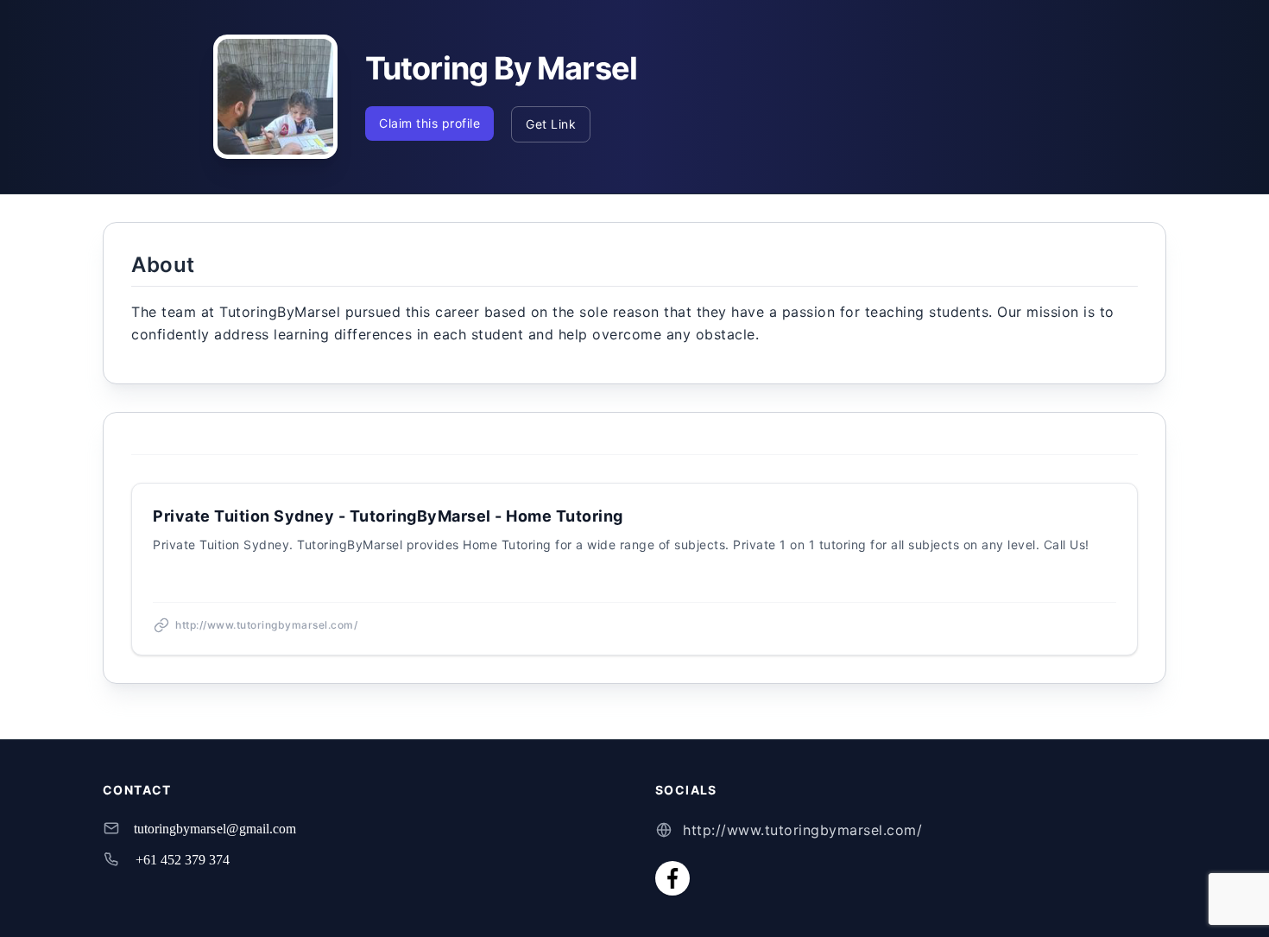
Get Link (551, 124)
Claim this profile (429, 123)
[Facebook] (672, 878)
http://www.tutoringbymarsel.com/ (802, 830)
